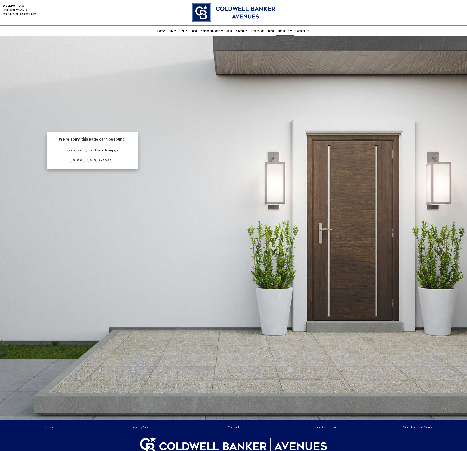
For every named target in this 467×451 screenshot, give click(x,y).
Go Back (77, 160)
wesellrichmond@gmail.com (19, 13)
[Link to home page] (233, 13)
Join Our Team (237, 32)
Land (194, 31)
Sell (184, 32)
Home (161, 31)
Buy (173, 32)
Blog (271, 31)
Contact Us (302, 31)
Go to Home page (100, 160)
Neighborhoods (212, 32)
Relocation (257, 31)
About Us (285, 32)
